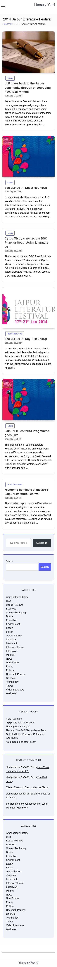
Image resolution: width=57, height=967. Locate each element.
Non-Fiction (12, 662)
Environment (13, 624)
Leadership (12, 643)
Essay (9, 628)
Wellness (11, 693)
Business (11, 608)
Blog (8, 601)
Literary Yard (44, 4)
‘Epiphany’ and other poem (20, 722)
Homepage (7, 24)
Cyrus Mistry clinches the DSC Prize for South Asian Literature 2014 (26, 242)
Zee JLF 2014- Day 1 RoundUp (26, 339)
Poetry (9, 666)
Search (9, 561)
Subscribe (41, 542)
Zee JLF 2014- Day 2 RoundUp (26, 188)
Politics (10, 670)
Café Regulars (14, 718)
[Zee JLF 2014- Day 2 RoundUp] (28, 156)
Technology (12, 681)
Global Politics (14, 635)
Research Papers (15, 674)
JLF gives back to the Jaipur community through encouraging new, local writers (28, 87)
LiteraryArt (11, 651)
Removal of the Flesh (36, 787)
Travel (9, 685)
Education (11, 620)
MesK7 (34, 962)
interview (11, 639)
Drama (9, 616)
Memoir (10, 654)
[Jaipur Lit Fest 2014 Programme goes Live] (28, 399)
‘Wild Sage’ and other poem (21, 741)
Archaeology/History (17, 597)
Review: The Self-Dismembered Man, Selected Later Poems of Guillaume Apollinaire (26, 734)
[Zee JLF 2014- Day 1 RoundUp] (28, 307)
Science (10, 678)
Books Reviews (14, 333)
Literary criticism (15, 647)
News (10, 78)
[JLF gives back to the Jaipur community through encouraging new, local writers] (28, 52)
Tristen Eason (13, 787)
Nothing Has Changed (18, 726)
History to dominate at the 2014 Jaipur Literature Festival (26, 492)
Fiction (9, 631)
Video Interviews (15, 689)
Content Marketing (16, 612)
